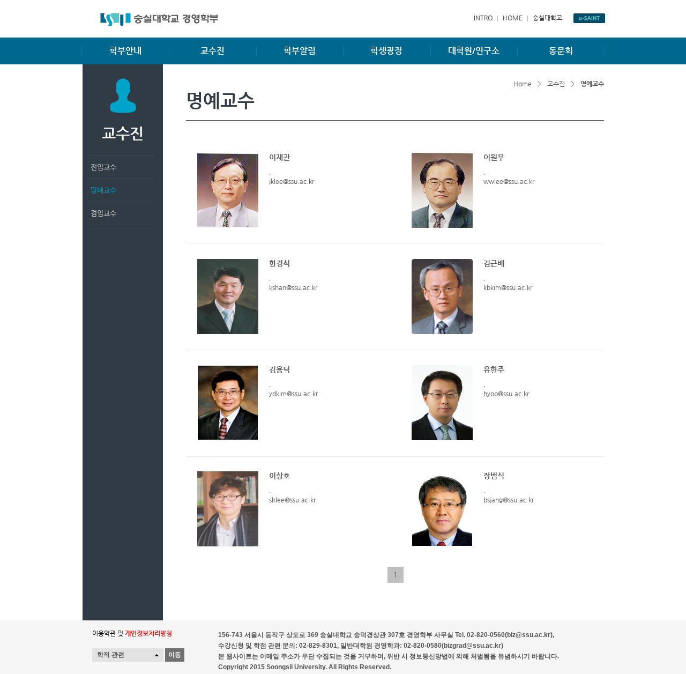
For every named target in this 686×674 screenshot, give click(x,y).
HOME (513, 17)
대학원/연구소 (473, 51)
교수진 (212, 51)
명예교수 (103, 190)
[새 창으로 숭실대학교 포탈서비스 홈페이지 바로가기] (589, 18)
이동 (174, 654)
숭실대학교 (547, 17)
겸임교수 (103, 213)
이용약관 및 (132, 633)
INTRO (483, 17)
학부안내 (125, 51)
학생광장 (386, 51)
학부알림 (300, 51)
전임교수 (103, 167)
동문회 (561, 51)
